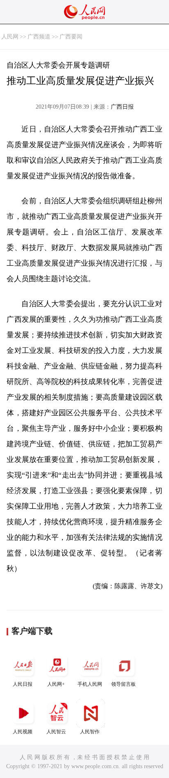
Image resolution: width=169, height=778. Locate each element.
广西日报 (122, 107)
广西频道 (38, 37)
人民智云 (56, 732)
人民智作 (90, 732)
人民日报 (22, 684)
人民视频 (22, 732)
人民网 (9, 37)
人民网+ (56, 684)
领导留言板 (123, 684)
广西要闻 (70, 37)
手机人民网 (90, 684)
